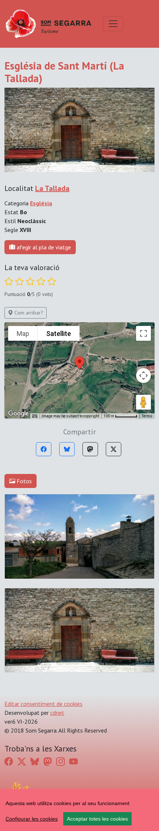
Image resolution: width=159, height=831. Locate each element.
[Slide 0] (72, 162)
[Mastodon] (90, 449)
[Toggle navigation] (113, 23)
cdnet (57, 712)
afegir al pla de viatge (43, 247)
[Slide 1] (86, 162)
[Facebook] (43, 449)
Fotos (23, 481)
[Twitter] (113, 449)
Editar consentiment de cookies (43, 703)
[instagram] (60, 761)
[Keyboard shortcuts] (34, 416)
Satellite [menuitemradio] (58, 333)
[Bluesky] (67, 449)
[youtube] (73, 761)
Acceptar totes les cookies (97, 819)
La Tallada (52, 188)
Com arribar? (28, 312)
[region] (79, 810)
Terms (147, 416)
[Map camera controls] (143, 375)
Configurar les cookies (32, 819)
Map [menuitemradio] (23, 333)
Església (41, 203)
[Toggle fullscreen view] (143, 333)
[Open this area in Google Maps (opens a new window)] (18, 413)
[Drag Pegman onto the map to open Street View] (143, 402)
